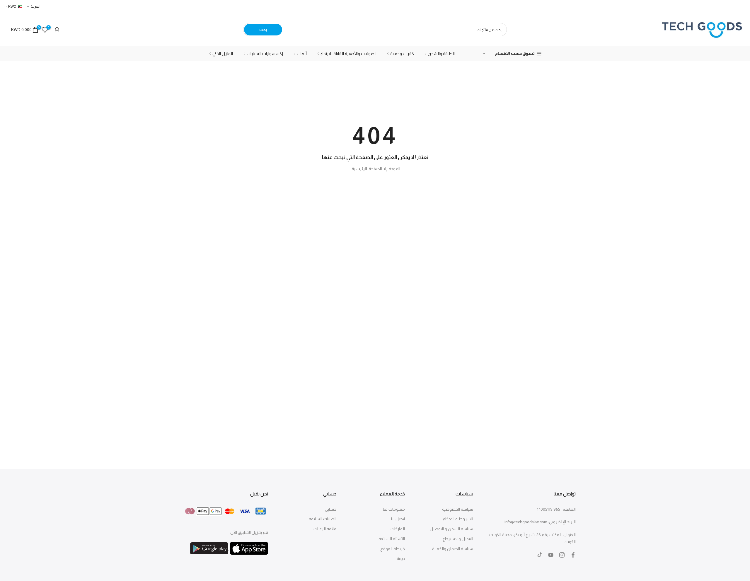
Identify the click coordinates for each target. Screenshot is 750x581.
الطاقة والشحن (441, 53)
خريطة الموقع (392, 548)
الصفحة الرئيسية (367, 168)
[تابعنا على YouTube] (550, 554)
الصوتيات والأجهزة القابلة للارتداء (348, 53)
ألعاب (302, 53)
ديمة (401, 558)
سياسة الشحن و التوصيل (451, 529)
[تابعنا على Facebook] (573, 554)
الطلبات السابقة (322, 519)
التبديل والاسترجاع (458, 538)
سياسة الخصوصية (457, 509)
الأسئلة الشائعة (392, 538)
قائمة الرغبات (324, 529)
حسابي (330, 509)
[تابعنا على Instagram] (562, 554)
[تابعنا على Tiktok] (539, 554)
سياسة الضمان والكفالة (452, 548)
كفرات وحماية (402, 53)
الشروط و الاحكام (458, 519)
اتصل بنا (398, 519)
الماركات (398, 529)
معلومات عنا (394, 509)
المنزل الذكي (222, 53)
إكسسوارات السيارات (265, 53)
